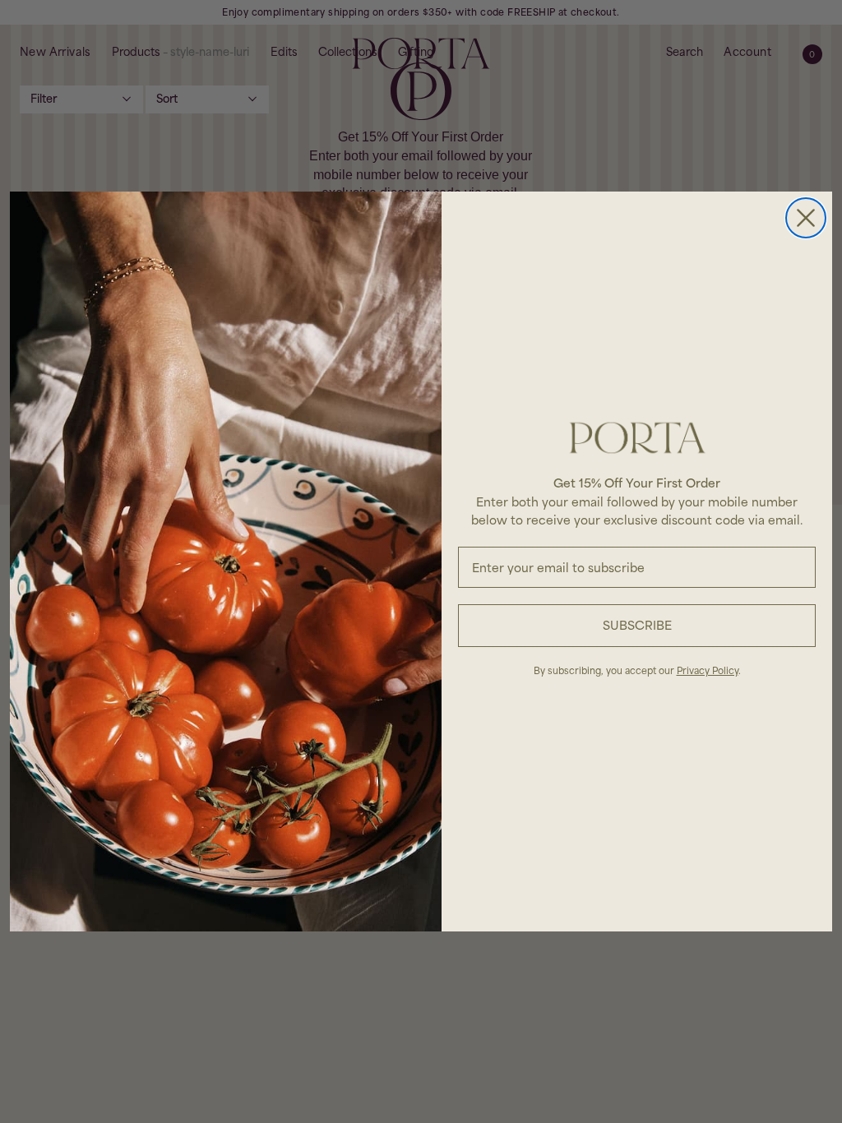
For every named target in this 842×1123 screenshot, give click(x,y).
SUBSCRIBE (637, 625)
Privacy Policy (707, 670)
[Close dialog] (806, 218)
